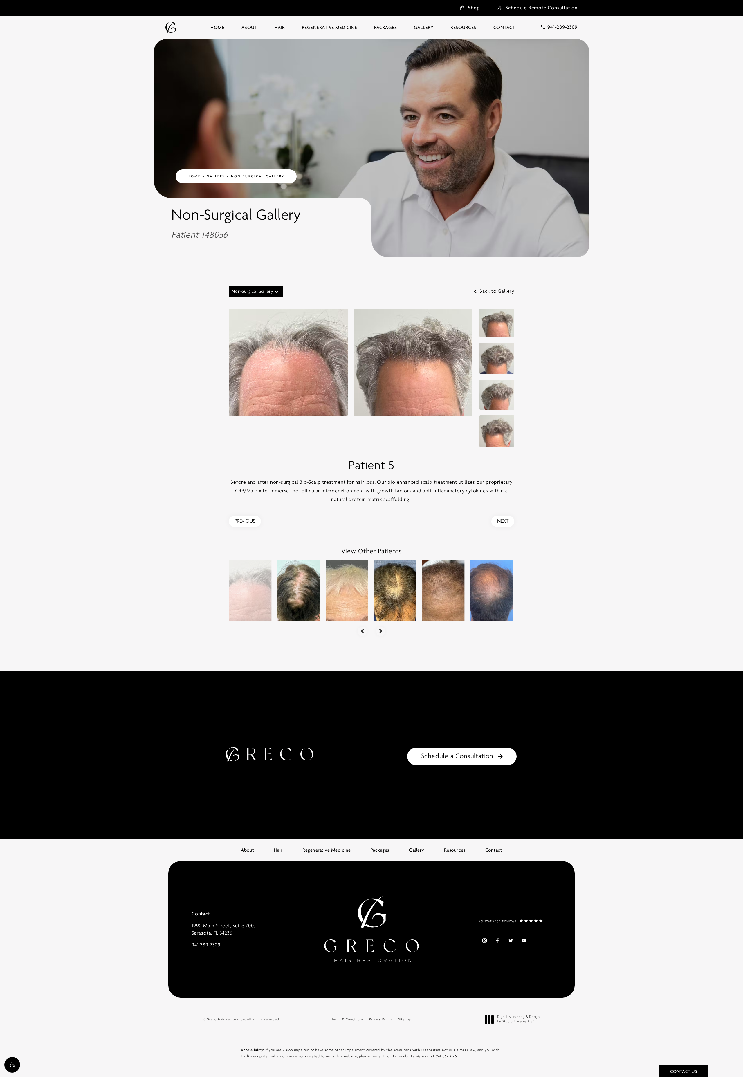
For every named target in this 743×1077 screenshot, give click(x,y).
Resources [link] (463, 27)
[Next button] (380, 631)
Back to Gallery (496, 291)
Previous (245, 521)
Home (194, 176)
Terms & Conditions (347, 1019)
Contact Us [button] (683, 1071)
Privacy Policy (380, 1019)
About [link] (249, 27)
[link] (559, 27)
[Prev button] (362, 631)
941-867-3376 (446, 1056)
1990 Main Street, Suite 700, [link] (223, 930)
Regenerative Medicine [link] (329, 27)
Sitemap (404, 1019)
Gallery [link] (424, 27)
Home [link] (217, 27)
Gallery (216, 176)
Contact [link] (504, 27)
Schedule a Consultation (457, 756)
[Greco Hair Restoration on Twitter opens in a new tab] (510, 940)
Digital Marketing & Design (518, 1019)
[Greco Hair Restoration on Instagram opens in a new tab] (484, 940)
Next (502, 521)
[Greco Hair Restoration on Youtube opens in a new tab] (523, 940)
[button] (12, 1065)
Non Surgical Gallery (257, 176)
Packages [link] (385, 27)
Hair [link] (279, 27)
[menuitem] (217, 27)
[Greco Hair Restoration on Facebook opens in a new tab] (497, 940)
